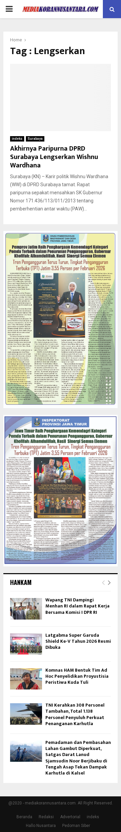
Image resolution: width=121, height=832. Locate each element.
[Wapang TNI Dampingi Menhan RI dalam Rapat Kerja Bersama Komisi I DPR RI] (26, 608)
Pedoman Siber (76, 825)
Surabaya (35, 139)
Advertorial (70, 817)
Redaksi (46, 817)
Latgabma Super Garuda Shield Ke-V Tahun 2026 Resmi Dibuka (78, 641)
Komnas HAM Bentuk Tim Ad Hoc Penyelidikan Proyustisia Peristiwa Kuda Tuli (77, 676)
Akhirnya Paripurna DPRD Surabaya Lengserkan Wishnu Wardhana (54, 157)
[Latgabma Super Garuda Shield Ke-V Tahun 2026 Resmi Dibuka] (26, 644)
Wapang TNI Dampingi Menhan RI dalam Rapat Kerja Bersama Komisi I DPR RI (77, 606)
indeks (17, 139)
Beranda (24, 817)
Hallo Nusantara (41, 825)
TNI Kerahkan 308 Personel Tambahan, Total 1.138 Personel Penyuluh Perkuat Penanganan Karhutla (75, 714)
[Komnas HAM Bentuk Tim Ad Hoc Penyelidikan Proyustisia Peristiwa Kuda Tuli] (26, 678)
